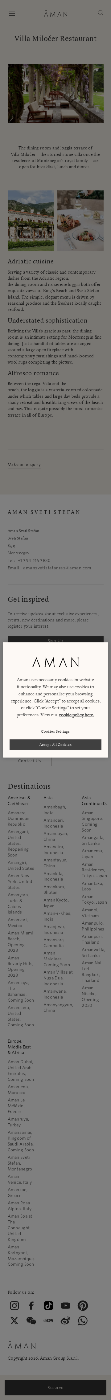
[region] (55, 700)
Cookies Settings (55, 731)
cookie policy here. (76, 715)
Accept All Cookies (55, 744)
